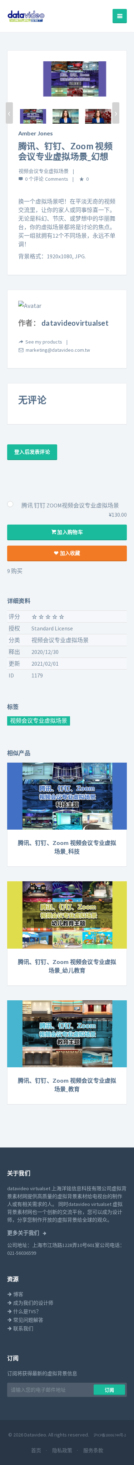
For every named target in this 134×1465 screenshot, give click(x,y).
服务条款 (93, 1450)
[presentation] (9, 113)
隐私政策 (62, 1450)
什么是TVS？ (26, 1311)
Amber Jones (35, 133)
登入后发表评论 (32, 452)
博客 (17, 1294)
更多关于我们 (23, 1233)
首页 (36, 1450)
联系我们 (22, 1328)
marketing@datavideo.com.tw (58, 350)
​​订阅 (109, 1390)
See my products (43, 342)
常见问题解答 (27, 1320)
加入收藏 (69, 553)
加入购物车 (69, 532)
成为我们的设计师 (32, 1303)
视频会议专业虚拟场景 (44, 171)
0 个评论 (34, 179)
